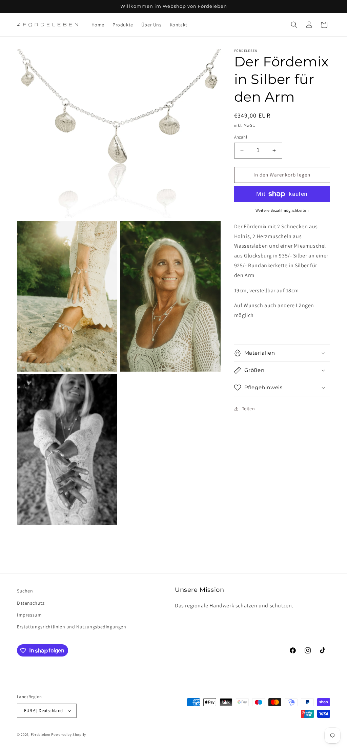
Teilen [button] (248, 408)
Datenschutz (31, 603)
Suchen (25, 591)
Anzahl (240, 137)
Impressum (29, 615)
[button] (294, 24)
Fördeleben (40, 734)
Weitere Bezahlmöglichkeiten (282, 210)
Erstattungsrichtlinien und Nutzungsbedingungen (71, 627)
